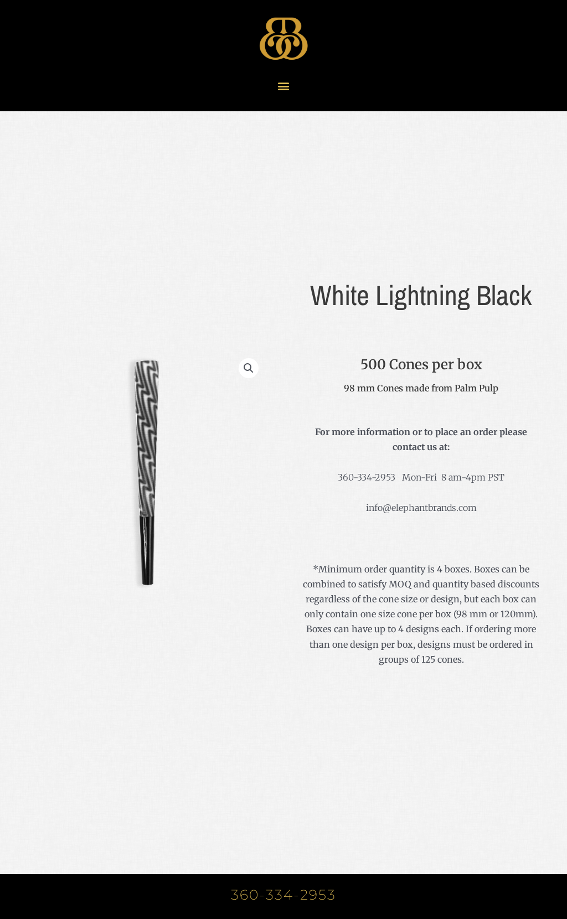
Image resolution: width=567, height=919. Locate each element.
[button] (284, 85)
